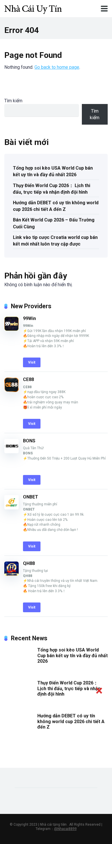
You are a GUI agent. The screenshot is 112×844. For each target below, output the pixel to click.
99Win (29, 318)
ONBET (30, 497)
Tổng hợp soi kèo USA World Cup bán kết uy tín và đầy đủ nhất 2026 (53, 171)
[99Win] (11, 329)
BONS (29, 440)
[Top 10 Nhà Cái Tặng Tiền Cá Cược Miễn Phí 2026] (33, 7)
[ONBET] (11, 508)
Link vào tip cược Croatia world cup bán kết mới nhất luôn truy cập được (55, 241)
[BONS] (11, 451)
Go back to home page (56, 67)
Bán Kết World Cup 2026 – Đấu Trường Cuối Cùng (53, 223)
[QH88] (11, 574)
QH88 (29, 563)
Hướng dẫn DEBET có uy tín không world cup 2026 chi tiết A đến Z (56, 206)
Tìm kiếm (13, 100)
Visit (31, 362)
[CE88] (11, 390)
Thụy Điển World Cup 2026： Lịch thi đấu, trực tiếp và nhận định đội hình (51, 189)
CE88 (28, 379)
